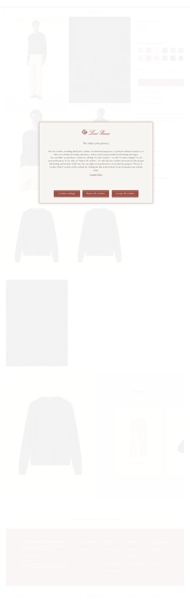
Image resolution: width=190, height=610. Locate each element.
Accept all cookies (125, 194)
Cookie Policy (96, 175)
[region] (96, 162)
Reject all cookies (96, 194)
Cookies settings (67, 194)
